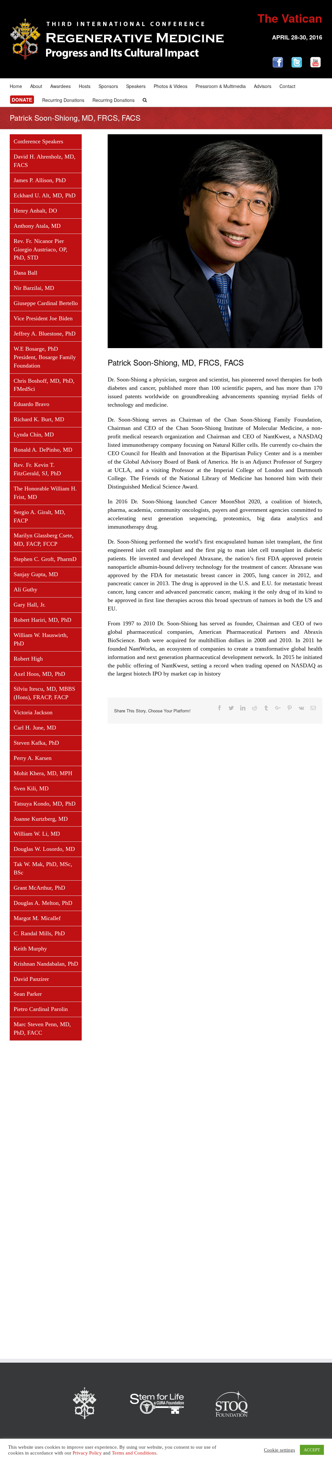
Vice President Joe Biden (43, 318)
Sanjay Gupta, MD (36, 574)
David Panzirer (31, 979)
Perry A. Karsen (33, 758)
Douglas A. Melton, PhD (43, 903)
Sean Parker (28, 994)
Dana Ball (25, 272)
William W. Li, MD (37, 833)
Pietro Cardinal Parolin (41, 1009)
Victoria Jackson (33, 712)
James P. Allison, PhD (40, 180)
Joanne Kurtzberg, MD (41, 819)
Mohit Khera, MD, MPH (43, 773)
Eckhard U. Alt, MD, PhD (45, 195)
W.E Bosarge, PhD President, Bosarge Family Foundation (45, 357)
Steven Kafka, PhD (36, 743)
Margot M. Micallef (37, 918)
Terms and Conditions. (135, 1453)
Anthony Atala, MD (37, 226)
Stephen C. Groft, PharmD (45, 559)
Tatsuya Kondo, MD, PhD (45, 803)
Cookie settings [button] (279, 1450)
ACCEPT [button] (312, 1449)
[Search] (145, 99)
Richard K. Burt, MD (39, 419)
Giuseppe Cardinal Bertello (46, 303)
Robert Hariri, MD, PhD (42, 620)
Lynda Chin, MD (34, 434)
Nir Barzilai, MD (34, 288)
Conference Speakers (38, 141)
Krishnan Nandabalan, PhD (46, 964)
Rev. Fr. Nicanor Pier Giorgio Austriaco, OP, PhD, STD (40, 249)
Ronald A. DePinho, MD (43, 449)
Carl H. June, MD (35, 727)
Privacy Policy (87, 1453)
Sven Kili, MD (31, 788)
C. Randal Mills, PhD (39, 933)
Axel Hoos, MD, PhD (39, 674)
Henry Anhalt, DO (35, 210)
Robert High (28, 658)
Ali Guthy (25, 589)
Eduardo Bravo (31, 404)
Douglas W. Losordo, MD (44, 849)
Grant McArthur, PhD (39, 887)
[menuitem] (20, 86)
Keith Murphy (30, 948)
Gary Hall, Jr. (30, 604)
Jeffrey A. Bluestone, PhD (45, 333)
